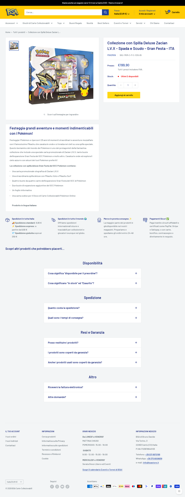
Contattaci (169, 23)
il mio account (146, 13)
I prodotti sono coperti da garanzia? (68, 352)
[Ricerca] (105, 12)
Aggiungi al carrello (124, 95)
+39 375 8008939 (154, 458)
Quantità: (111, 85)
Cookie (45, 458)
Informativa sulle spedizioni (55, 445)
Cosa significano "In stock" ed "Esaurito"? (71, 283)
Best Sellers (103, 23)
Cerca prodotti (49, 436)
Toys (59, 23)
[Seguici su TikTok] (67, 486)
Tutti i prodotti (19, 32)
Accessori (10, 23)
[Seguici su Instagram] (57, 486)
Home (7, 32)
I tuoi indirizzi (11, 441)
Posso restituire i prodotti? (63, 342)
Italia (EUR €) (12, 482)
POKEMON (111, 55)
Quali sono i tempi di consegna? (65, 317)
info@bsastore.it (151, 462)
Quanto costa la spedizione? (64, 307)
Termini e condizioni (51, 449)
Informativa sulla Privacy (53, 441)
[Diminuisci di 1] (121, 85)
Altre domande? (57, 397)
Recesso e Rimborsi (51, 454)
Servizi (139, 23)
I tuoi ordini (10, 436)
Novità (90, 23)
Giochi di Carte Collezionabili (36, 23)
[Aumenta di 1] (135, 85)
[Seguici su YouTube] (62, 486)
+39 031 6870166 (152, 454)
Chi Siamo (154, 23)
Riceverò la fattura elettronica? (65, 387)
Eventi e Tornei (121, 23)
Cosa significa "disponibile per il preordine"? (73, 273)
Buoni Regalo (75, 23)
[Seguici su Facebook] (52, 486)
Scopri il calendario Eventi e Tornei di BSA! (102, 469)
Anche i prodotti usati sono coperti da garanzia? (75, 362)
